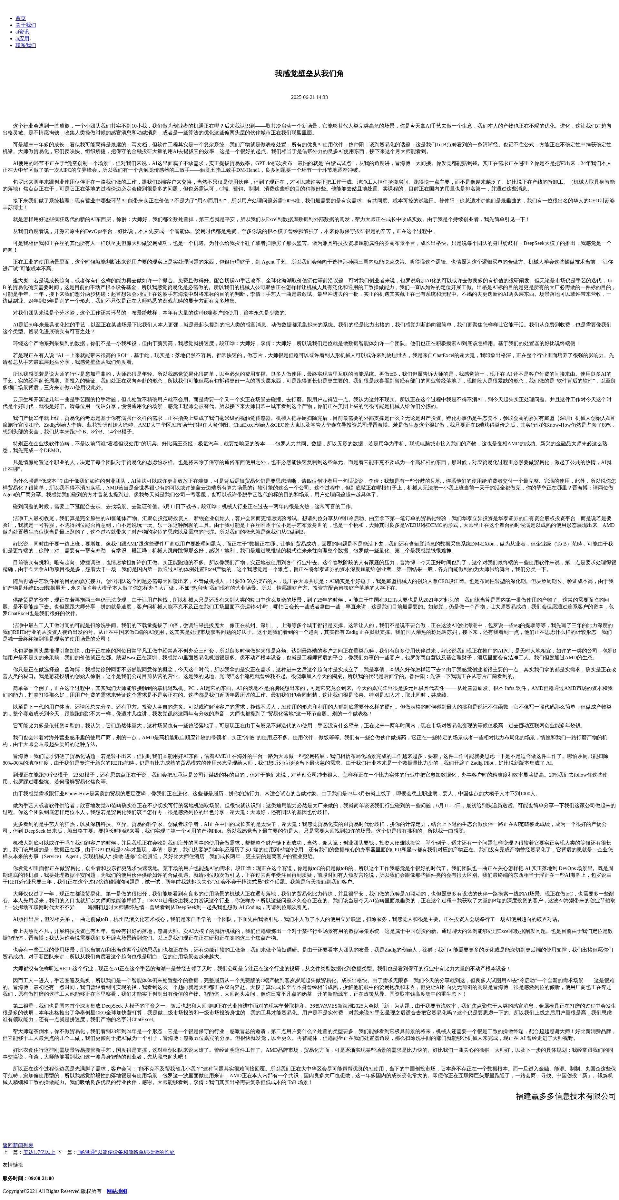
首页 (20, 18)
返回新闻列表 (18, 1145)
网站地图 (117, 1191)
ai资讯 (22, 31)
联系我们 (25, 45)
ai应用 (22, 38)
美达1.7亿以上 (39, 1152)
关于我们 (25, 25)
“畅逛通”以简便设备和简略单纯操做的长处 (126, 1152)
